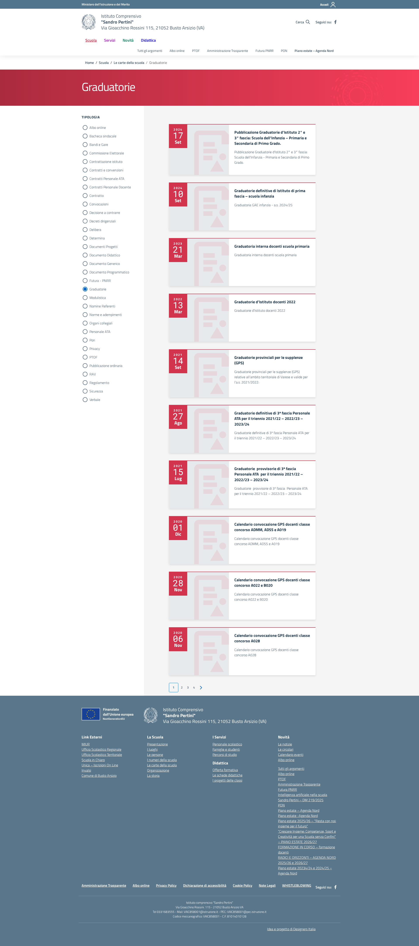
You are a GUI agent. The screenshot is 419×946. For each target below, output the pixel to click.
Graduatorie (97, 289)
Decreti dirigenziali (102, 221)
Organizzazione (158, 770)
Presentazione (157, 744)
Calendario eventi (290, 754)
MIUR (86, 744)
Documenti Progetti (103, 246)
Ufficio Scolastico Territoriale (102, 754)
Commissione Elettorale (106, 153)
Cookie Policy (242, 885)
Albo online (177, 50)
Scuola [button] (91, 40)
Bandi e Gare (98, 144)
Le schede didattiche (227, 775)
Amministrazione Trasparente (227, 50)
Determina (97, 238)
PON (284, 50)
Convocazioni (98, 204)
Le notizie (285, 744)
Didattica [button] (148, 40)
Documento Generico (104, 263)
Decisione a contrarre (104, 212)
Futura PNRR (264, 50)
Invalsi (86, 770)
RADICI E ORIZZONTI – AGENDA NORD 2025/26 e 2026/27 (307, 860)
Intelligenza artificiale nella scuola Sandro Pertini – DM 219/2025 (302, 797)
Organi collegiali (100, 323)
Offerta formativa (225, 769)
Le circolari (285, 749)
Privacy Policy (166, 885)
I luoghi (152, 749)
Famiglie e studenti (226, 749)
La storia (153, 775)
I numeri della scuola (162, 759)
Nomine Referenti (102, 306)
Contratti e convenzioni (106, 170)
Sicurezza (96, 391)
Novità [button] (128, 40)
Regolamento (99, 382)
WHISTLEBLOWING (296, 885)
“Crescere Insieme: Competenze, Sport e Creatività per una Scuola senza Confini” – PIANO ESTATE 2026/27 (307, 836)
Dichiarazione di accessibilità (204, 885)
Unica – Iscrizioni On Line (100, 765)
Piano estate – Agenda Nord (314, 50)
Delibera (95, 229)
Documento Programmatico (109, 272)
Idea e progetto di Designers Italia (291, 929)
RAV (92, 374)
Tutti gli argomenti (149, 50)
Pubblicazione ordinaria (105, 365)
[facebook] (335, 22)
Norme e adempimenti (105, 314)
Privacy (94, 348)
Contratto (96, 195)
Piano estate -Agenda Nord (298, 815)
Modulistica (97, 297)
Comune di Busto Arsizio (99, 775)
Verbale (94, 399)
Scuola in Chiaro (93, 759)
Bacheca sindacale (102, 136)
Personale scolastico (227, 744)
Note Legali (267, 885)
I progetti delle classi (227, 780)
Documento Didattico (104, 255)
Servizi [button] (109, 40)
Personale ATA (99, 331)
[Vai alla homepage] (89, 22)
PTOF (196, 50)
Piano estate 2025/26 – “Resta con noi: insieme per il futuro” (307, 823)
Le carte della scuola (162, 765)
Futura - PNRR (100, 280)
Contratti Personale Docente (110, 187)
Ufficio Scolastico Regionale (101, 749)
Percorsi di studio (225, 754)
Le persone (155, 754)
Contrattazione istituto (105, 161)
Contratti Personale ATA (106, 178)
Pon (92, 340)
